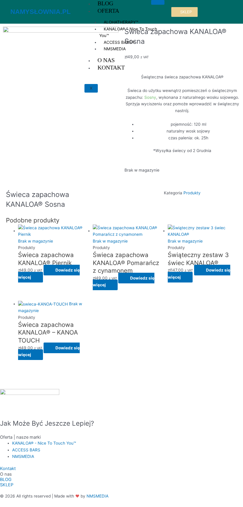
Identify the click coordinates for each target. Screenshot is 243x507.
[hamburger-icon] (157, 2)
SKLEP (6, 484)
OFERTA (108, 10)
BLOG (6, 479)
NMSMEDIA (97, 496)
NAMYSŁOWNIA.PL (40, 11)
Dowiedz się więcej (49, 274)
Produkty (192, 192)
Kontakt (8, 468)
